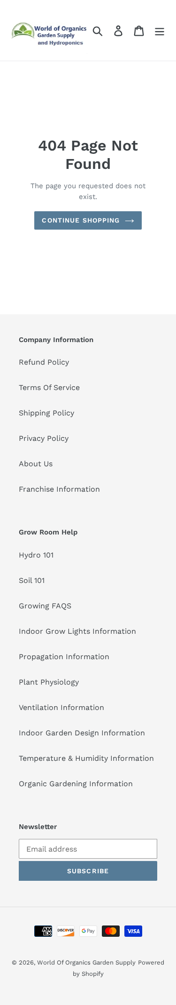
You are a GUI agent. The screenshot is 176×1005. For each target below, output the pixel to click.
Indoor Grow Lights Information (77, 631)
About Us (36, 463)
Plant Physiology (49, 682)
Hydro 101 (36, 554)
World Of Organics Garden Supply (86, 962)
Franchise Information (59, 489)
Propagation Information (64, 656)
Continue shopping (81, 220)
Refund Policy (44, 362)
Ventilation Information (61, 707)
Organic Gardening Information (76, 783)
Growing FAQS (45, 605)
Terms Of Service (49, 387)
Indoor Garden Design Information (82, 732)
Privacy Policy (44, 438)
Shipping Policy (46, 412)
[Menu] (159, 30)
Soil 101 (32, 580)
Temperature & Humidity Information (86, 758)
